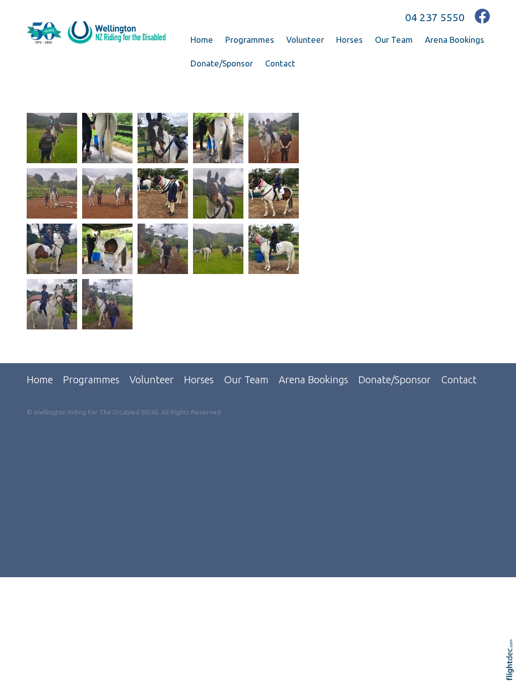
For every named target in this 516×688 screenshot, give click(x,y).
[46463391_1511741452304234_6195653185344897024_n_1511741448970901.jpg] (163, 193)
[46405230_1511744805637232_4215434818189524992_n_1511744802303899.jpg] (218, 138)
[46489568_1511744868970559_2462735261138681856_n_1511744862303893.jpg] (107, 249)
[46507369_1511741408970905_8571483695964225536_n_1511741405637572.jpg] (52, 304)
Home (201, 39)
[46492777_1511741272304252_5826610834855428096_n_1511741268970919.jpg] (218, 249)
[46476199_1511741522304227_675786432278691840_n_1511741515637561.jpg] (273, 193)
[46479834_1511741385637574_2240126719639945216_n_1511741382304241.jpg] (52, 249)
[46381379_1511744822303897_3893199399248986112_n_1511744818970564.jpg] (107, 138)
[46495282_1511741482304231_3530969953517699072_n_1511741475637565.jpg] (273, 249)
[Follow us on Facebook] (482, 16)
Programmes (249, 39)
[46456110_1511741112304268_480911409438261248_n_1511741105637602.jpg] (107, 193)
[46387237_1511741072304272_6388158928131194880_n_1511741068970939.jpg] (163, 138)
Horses (349, 39)
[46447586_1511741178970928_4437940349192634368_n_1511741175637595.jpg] (52, 193)
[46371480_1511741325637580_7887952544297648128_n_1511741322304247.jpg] (52, 138)
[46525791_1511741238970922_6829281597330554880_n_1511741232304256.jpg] (107, 304)
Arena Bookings (454, 39)
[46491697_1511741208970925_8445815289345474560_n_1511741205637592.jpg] (163, 249)
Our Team (394, 39)
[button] (512, 673)
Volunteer (305, 39)
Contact (280, 63)
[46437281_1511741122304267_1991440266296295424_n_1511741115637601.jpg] (273, 138)
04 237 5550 (435, 17)
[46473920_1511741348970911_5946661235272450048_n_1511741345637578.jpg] (218, 193)
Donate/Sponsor (221, 63)
